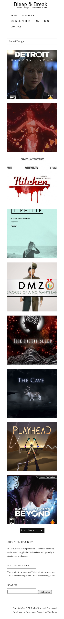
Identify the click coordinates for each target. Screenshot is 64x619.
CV (37, 21)
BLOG (47, 21)
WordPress (52, 612)
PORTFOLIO (28, 15)
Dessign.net (31, 612)
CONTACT (16, 26)
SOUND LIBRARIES (21, 21)
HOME (14, 15)
